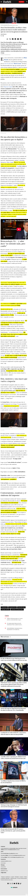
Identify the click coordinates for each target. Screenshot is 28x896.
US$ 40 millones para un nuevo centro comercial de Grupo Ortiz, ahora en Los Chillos (15, 619)
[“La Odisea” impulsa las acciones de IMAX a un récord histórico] (14, 770)
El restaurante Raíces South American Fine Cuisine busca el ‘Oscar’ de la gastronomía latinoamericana (15, 624)
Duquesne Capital (8, 86)
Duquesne (4, 607)
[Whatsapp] (7, 39)
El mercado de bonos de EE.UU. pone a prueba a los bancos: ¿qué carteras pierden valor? (13, 830)
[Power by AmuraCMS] (14, 887)
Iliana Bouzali (21, 607)
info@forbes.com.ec (15, 849)
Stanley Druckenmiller (17, 609)
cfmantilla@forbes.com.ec (13, 853)
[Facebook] (12, 39)
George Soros (12, 607)
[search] (26, 2)
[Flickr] (18, 884)
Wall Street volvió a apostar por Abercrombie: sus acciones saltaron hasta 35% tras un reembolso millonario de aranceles (14, 684)
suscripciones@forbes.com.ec (6, 861)
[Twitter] (10, 39)
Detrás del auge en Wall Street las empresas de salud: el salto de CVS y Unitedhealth (13, 709)
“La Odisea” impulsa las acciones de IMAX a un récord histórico (13, 781)
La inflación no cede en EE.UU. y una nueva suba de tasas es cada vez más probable (13, 733)
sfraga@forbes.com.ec (20, 857)
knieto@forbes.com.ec (21, 855)
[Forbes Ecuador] (7, 2)
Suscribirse (21, 1)
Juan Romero (4, 34)
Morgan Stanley (5, 609)
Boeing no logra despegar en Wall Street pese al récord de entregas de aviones (14, 805)
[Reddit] (15, 39)
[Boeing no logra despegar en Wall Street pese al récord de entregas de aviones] (14, 795)
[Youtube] (14, 884)
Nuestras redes (13, 878)
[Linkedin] (20, 39)
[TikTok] (20, 884)
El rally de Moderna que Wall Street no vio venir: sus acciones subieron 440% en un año (14, 659)
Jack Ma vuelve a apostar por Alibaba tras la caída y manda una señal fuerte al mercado (13, 757)
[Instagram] (12, 884)
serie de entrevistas (13, 63)
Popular (7, 615)
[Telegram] (18, 39)
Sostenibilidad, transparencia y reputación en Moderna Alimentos (14, 629)
